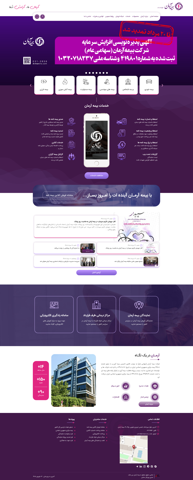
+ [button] (122, 438)
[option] (96, 50)
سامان (143, 477)
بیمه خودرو (149, 89)
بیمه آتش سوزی (65, 89)
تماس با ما (87, 16)
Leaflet (145, 462)
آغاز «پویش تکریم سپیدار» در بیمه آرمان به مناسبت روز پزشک (124, 248)
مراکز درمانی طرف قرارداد (96, 315)
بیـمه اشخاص (128, 89)
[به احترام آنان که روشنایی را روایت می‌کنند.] (87, 248)
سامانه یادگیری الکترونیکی (54, 315)
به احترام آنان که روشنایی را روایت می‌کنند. (66, 248)
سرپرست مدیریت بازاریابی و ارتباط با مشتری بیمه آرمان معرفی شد (59, 261)
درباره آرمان (144, 16)
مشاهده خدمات (96, 175)
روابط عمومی (109, 16)
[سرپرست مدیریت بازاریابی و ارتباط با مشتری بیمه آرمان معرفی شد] (87, 261)
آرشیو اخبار (96, 272)
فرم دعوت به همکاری (66, 440)
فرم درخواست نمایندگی (65, 434)
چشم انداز (144, 397)
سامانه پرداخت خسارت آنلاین (95, 430)
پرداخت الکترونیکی (99, 434)
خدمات (127, 16)
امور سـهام (115, 386)
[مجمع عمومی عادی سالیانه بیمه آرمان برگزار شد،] (151, 261)
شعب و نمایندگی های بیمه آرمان (94, 440)
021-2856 (160, 7)
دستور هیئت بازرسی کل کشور (64, 427)
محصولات (135, 16)
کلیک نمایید (139, 324)
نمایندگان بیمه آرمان (139, 315)
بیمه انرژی (44, 89)
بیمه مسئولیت (86, 89)
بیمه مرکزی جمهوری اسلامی (64, 430)
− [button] (122, 441)
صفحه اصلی (154, 16)
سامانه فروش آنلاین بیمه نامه (59, 195)
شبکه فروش (119, 16)
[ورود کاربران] (42, 16)
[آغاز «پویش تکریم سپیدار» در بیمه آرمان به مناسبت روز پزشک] (151, 248)
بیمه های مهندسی (107, 89)
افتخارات (115, 397)
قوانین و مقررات (98, 16)
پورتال (147, 477)
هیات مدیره (143, 386)
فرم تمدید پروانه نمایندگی (65, 437)
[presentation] (162, 84)
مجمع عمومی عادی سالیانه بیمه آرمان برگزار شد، (128, 261)
